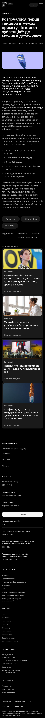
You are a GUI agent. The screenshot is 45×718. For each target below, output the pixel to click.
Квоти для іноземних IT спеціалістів (11, 671)
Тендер (11, 226)
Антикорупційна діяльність (14, 582)
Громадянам (8, 649)
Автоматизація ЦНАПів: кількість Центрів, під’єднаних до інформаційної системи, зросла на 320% (22, 280)
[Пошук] (33, 5)
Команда (6, 575)
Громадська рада (9, 664)
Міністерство (8, 570)
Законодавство (8, 693)
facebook (22, 234)
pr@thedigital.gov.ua (10, 506)
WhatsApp (6, 466)
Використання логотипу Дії (14, 595)
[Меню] (41, 5)
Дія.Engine (6, 631)
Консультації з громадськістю (9, 656)
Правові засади (8, 579)
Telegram (6, 460)
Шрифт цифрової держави (14, 592)
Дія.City (5, 624)
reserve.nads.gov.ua (10, 559)
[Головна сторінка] (5, 4)
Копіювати (31, 238)
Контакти (6, 585)
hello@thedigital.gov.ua (11, 495)
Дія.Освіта (6, 618)
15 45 (4, 524)
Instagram (20, 701)
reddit (21, 238)
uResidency (7, 634)
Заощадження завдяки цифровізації (11, 600)
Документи (7, 680)
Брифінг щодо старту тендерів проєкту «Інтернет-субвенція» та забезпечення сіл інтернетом (21, 414)
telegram (37, 234)
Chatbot (22, 514)
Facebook (6, 701)
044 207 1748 (7, 485)
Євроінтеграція (8, 638)
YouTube (6, 706)
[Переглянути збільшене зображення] (22, 60)
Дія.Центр (6, 628)
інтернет (11, 219)
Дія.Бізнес (6, 621)
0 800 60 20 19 (8, 547)
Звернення (6, 667)
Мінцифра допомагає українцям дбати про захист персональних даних (21, 325)
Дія (3, 614)
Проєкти (6, 609)
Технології (7, 13)
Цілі (3, 589)
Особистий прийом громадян (14, 660)
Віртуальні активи (10, 641)
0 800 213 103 (7, 534)
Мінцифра (31, 219)
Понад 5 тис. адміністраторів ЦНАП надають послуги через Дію (22, 368)
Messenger (6, 454)
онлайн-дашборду (33, 108)
